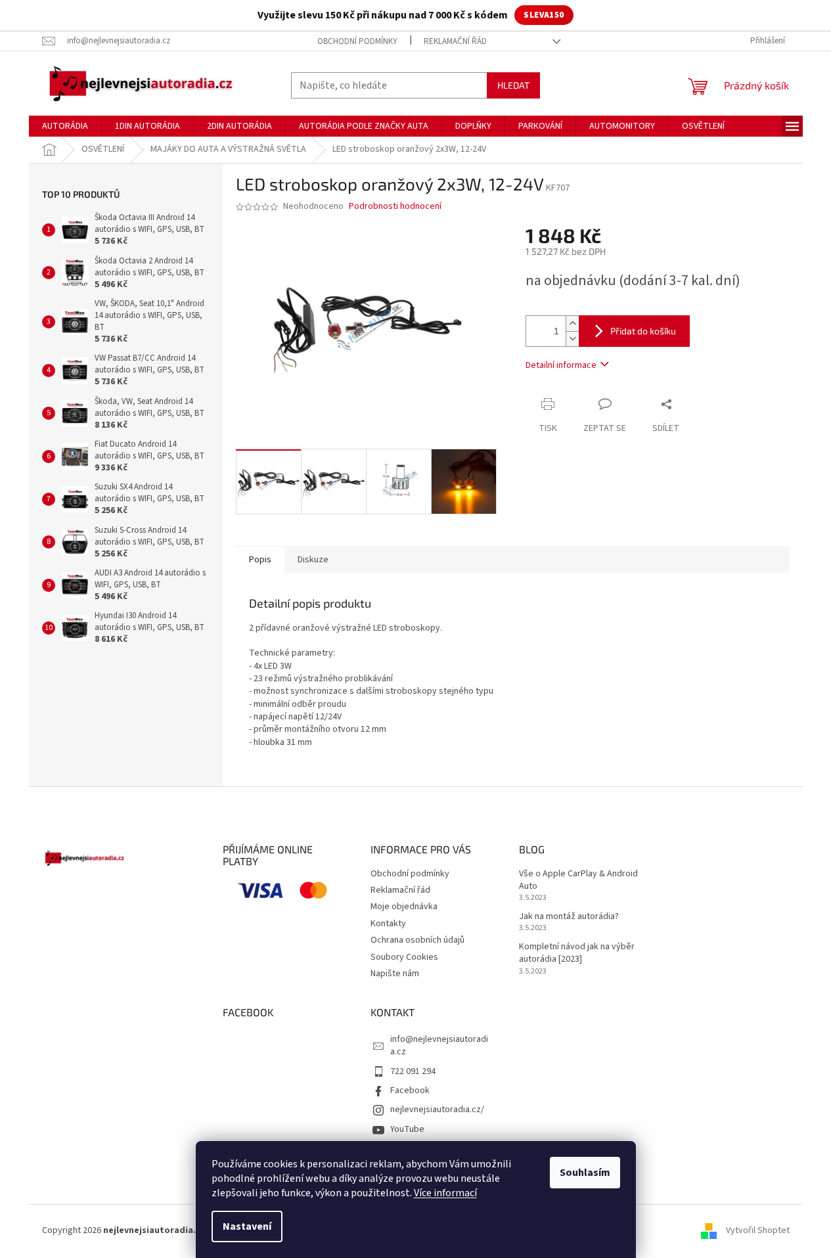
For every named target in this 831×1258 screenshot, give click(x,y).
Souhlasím (585, 1172)
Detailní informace (561, 365)
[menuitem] (65, 126)
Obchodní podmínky (357, 41)
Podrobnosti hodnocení (395, 206)
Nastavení (247, 1226)
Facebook (410, 1090)
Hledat (513, 85)
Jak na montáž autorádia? (569, 916)
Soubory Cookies (404, 957)
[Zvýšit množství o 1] (572, 323)
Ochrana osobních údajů (417, 940)
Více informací (445, 1193)
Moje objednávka (404, 906)
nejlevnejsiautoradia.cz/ (437, 1109)
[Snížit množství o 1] (572, 338)
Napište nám (395, 973)
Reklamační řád (455, 41)
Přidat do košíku (643, 330)
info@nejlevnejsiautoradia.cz (439, 1045)
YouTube (407, 1129)
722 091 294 (413, 1071)
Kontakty (388, 923)
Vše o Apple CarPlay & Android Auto (578, 880)
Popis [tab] (260, 559)
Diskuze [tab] (313, 559)
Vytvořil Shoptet (758, 1230)
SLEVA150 (544, 15)
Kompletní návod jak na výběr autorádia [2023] (577, 953)
